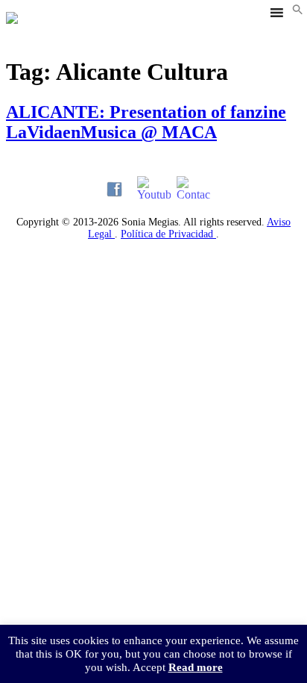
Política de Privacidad (168, 234)
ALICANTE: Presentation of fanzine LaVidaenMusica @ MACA (146, 122)
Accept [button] (149, 667)
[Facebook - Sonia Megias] (114, 189)
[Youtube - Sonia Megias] (154, 189)
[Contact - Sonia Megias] (193, 189)
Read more (195, 667)
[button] (297, 10)
